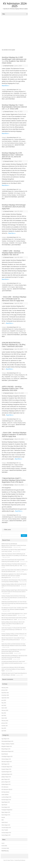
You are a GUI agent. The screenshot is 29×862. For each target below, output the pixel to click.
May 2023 (4, 702)
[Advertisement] (14, 32)
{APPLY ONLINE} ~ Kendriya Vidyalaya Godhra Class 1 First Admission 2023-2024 (12, 388)
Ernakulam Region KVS (7, 766)
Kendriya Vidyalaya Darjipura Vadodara (11, 468)
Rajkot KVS (9, 289)
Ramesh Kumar (8, 66)
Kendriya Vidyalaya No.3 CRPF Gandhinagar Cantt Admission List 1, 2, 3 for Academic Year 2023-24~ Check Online (14, 60)
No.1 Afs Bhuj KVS (15, 378)
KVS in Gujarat (23, 93)
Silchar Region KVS (6, 825)
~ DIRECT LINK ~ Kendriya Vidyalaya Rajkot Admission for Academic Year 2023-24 (13, 253)
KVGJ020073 (5, 287)
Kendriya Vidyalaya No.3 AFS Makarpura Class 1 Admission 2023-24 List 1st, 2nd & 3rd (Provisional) (12, 156)
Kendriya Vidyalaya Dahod (14, 519)
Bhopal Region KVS (6, 749)
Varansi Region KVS (6, 835)
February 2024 (5, 687)
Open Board (4, 804)
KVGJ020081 (5, 424)
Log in (3, 843)
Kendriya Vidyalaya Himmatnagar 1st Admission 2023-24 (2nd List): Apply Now (14, 207)
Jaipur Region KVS (6, 779)
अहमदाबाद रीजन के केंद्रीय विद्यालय (10, 197)
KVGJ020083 (23, 519)
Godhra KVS (10, 422)
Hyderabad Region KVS (7, 774)
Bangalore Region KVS (7, 746)
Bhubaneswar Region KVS (7, 751)
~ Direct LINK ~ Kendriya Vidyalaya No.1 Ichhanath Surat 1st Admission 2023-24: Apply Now (14, 299)
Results (3, 817)
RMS (3, 820)
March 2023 (4, 708)
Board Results (5, 754)
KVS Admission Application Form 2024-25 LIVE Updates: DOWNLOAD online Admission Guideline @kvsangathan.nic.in (14, 575)
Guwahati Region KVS (6, 771)
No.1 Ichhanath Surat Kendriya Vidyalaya (14, 331)
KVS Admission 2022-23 (7, 789)
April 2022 (4, 715)
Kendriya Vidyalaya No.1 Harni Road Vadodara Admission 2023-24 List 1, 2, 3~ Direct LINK (14, 107)
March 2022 (4, 718)
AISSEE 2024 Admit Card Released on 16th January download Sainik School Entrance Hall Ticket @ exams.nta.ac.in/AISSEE (14, 657)
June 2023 (4, 700)
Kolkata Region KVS (6, 784)
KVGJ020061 (12, 243)
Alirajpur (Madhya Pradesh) (8, 743)
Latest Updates (5, 794)
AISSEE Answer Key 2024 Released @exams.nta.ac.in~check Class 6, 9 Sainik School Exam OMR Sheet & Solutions (14, 545)
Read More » (5, 85)
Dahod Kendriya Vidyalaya (20, 517)
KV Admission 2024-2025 (15, 5)
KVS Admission (5, 787)
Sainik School (5, 822)
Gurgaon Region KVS (6, 769)
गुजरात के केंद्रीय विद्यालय (10, 99)
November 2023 (5, 695)
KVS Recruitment (5, 792)
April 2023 (4, 705)
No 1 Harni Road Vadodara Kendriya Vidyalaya (12, 143)
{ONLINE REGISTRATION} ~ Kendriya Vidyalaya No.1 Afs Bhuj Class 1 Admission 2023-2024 (13, 344)
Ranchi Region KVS (6, 814)
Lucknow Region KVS (6, 797)
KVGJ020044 (15, 141)
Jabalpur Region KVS (6, 776)
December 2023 (5, 692)
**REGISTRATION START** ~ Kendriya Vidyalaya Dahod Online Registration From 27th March (14, 480)
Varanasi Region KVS (6, 832)
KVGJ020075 (13, 331)
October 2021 (5, 725)
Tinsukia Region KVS (6, 827)
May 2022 (4, 713)
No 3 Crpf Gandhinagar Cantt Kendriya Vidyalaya (13, 95)
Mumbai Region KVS (6, 799)
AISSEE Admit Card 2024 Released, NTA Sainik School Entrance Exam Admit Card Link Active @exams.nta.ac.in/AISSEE (13, 651)
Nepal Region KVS (6, 802)
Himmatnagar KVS (11, 241)
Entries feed (4, 845)
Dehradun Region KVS (7, 761)
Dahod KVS (4, 519)
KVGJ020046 (10, 193)
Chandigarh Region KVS (7, 756)
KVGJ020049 (7, 376)
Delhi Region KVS (5, 764)
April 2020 (4, 730)
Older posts (6, 529)
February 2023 (5, 710)
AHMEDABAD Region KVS (8, 91)
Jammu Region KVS (6, 782)
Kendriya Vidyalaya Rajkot (20, 285)
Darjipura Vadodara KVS (16, 466)
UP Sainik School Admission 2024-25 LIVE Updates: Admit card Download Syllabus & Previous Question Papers (13, 669)
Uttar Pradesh (5, 830)
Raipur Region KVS (6, 812)
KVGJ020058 (16, 93)
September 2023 (5, 697)
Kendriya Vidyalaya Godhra (19, 422)
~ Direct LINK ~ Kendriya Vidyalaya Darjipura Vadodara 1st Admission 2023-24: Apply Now (14, 434)
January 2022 (4, 723)
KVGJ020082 (23, 468)
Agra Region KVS (5, 738)
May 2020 (4, 728)
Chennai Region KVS (6, 759)
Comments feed (5, 848)
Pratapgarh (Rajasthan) (7, 809)
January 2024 (4, 690)
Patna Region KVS (6, 807)
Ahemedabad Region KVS (12, 89)
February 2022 (5, 720)
